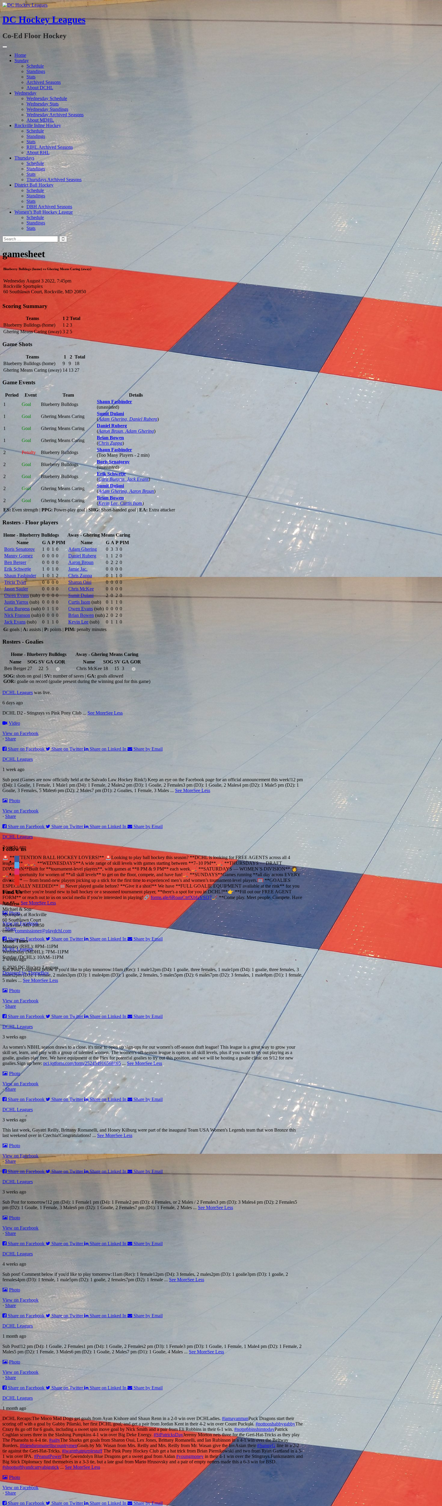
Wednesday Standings (47, 109)
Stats (30, 76)
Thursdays (24, 157)
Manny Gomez (18, 555)
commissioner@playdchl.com (43, 930)
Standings (35, 71)
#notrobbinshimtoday (254, 1429)
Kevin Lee (108, 503)
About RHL (38, 152)
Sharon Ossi (79, 582)
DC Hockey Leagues (43, 19)
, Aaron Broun (140, 491)
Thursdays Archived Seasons (53, 179)
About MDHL (40, 120)
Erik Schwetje (111, 473)
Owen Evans (16, 595)
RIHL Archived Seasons (49, 147)
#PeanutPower (48, 1456)
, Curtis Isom (130, 503)
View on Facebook (20, 733)
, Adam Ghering (138, 431)
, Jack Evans (136, 479)
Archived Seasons (43, 82)
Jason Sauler (16, 588)
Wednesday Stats (42, 103)
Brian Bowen (110, 437)
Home (20, 55)
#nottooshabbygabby (275, 1423)
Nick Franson (17, 615)
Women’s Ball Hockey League (43, 212)
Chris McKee (81, 588)
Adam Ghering (112, 419)
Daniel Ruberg (112, 425)
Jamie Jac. (77, 569)
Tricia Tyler (15, 582)
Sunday (21, 60)
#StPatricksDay (168, 1434)
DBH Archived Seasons (49, 206)
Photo (14, 800)
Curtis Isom (79, 602)
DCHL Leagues (17, 692)
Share (10, 738)
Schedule (35, 66)
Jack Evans (15, 621)
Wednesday (25, 93)
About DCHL (39, 87)
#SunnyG (266, 1445)
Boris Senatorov (113, 461)
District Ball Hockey (34, 184)
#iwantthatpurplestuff (82, 1450)
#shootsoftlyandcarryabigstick (30, 1467)
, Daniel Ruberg (142, 419)
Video (14, 723)
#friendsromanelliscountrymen (48, 1445)
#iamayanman (235, 1418)
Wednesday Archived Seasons (55, 114)
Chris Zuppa (110, 443)
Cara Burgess (111, 479)
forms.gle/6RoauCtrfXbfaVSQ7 (181, 897)
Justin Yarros (16, 602)
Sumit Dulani (110, 413)
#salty (54, 1440)
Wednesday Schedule (46, 98)
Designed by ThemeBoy (25, 972)
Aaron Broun (110, 431)
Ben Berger (15, 562)
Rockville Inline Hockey (37, 125)
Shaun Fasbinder (114, 401)
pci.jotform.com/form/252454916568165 (82, 1063)
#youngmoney (190, 1456)
